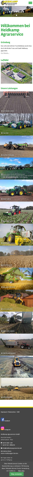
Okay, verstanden (16, 474)
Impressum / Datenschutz (8, 412)
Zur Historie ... (5, 53)
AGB (18, 412)
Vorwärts (30, 10)
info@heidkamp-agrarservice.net (12, 448)
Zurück (2, 10)
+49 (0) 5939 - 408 (7, 443)
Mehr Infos (21, 471)
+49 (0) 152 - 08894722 (8, 445)
